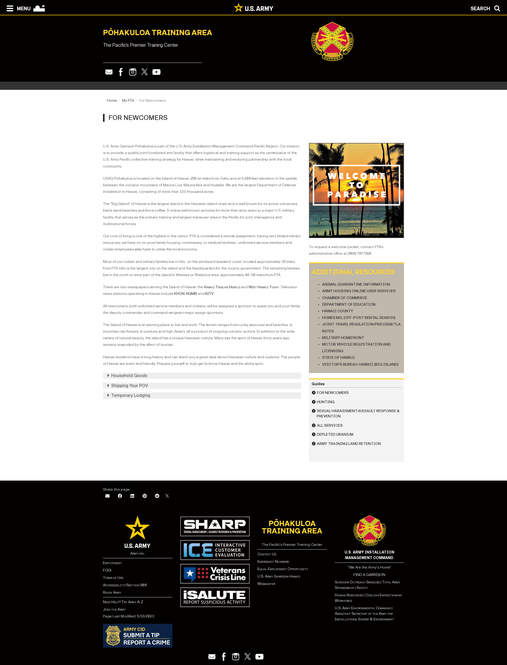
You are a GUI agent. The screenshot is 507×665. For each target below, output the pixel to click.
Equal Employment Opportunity (282, 569)
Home (112, 100)
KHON (179, 293)
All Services (330, 425)
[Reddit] (157, 496)
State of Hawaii (338, 357)
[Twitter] (145, 72)
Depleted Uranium (335, 434)
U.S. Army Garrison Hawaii (278, 576)
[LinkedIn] (132, 496)
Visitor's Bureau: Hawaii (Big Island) (360, 364)
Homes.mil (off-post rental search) (358, 317)
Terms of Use (113, 577)
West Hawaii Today (263, 287)
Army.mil (137, 553)
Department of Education (348, 304)
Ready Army (112, 592)
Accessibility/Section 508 (125, 585)
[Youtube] (156, 72)
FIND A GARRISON (369, 575)
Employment (112, 563)
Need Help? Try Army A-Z (123, 602)
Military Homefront (343, 338)
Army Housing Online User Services (359, 291)
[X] (167, 496)
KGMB (191, 293)
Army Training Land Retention (349, 443)
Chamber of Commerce (344, 298)
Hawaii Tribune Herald (222, 287)
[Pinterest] (144, 496)
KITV (209, 293)
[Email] (109, 72)
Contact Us (266, 554)
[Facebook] (121, 72)
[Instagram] (133, 72)
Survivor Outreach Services (357, 582)
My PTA (128, 100)
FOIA (107, 570)
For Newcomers (333, 392)
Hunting (326, 402)
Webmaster (266, 584)
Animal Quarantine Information (356, 284)
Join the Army (114, 609)
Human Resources (349, 595)
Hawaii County (337, 311)
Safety (362, 587)
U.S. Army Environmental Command (363, 608)
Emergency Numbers (273, 561)
